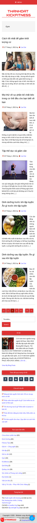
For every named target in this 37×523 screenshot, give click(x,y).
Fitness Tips (6, 443)
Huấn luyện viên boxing (13, 498)
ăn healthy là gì (12, 505)
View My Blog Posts (8, 365)
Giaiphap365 (26, 520)
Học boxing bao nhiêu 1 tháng (12, 500)
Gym (3, 458)
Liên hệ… (23, 360)
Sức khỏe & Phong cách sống (12, 473)
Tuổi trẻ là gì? (6, 503)
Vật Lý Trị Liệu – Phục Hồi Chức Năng (15, 484)
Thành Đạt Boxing (18, 13)
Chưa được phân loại (9, 435)
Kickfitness (5, 462)
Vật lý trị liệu (6, 480)
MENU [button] (19, 2)
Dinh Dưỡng (6, 439)
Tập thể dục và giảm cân (14, 151)
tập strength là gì (14, 507)
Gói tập (4, 450)
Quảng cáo (5, 469)
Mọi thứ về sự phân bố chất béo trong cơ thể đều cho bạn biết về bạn (18, 98)
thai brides (5, 477)
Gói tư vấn (5, 454)
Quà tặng (5, 465)
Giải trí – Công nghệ (8, 446)
